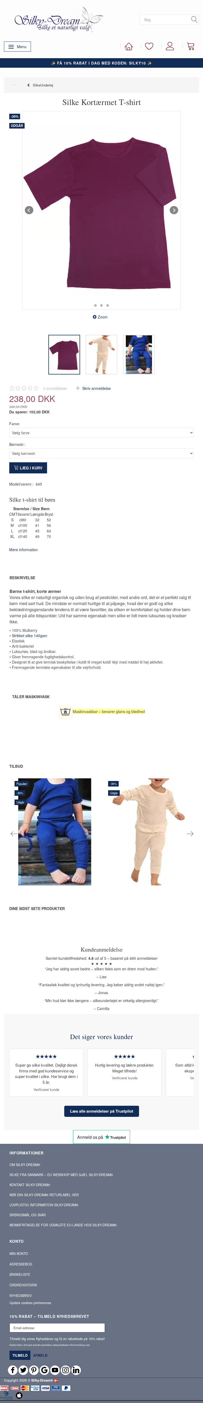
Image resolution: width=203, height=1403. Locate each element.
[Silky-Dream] (57, 19)
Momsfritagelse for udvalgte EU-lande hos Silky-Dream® (63, 1225)
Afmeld (40, 1355)
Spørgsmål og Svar (28, 1215)
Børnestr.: (17, 444)
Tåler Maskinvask (31, 696)
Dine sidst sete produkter (37, 908)
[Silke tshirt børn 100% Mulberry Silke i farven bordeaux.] (101, 210)
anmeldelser (55, 388)
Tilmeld (19, 1355)
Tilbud (16, 766)
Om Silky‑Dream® (25, 1164)
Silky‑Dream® (42, 1380)
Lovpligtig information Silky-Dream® (44, 1205)
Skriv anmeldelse (96, 388)
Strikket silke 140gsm (29, 635)
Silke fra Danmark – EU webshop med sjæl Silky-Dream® (61, 1174)
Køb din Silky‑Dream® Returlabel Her (44, 1194)
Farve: (14, 423)
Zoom (103, 316)
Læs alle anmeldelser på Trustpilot (101, 1111)
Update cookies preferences (30, 1302)
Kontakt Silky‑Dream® (30, 1184)
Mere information (23, 549)
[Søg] (194, 19)
